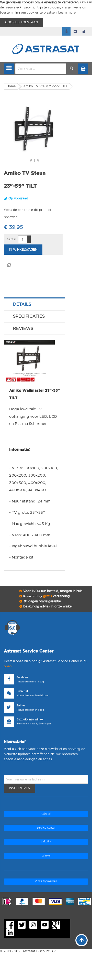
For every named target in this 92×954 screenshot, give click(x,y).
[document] (46, 13)
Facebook (22, 677)
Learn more (67, 12)
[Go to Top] (81, 940)
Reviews (23, 329)
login (83, 31)
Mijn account (66, 31)
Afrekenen (75, 31)
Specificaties (29, 316)
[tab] (34, 304)
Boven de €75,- (46, 596)
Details (22, 304)
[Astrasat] (46, 39)
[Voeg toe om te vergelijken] (9, 265)
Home (11, 86)
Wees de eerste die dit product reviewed (27, 213)
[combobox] (40, 68)
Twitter (21, 705)
